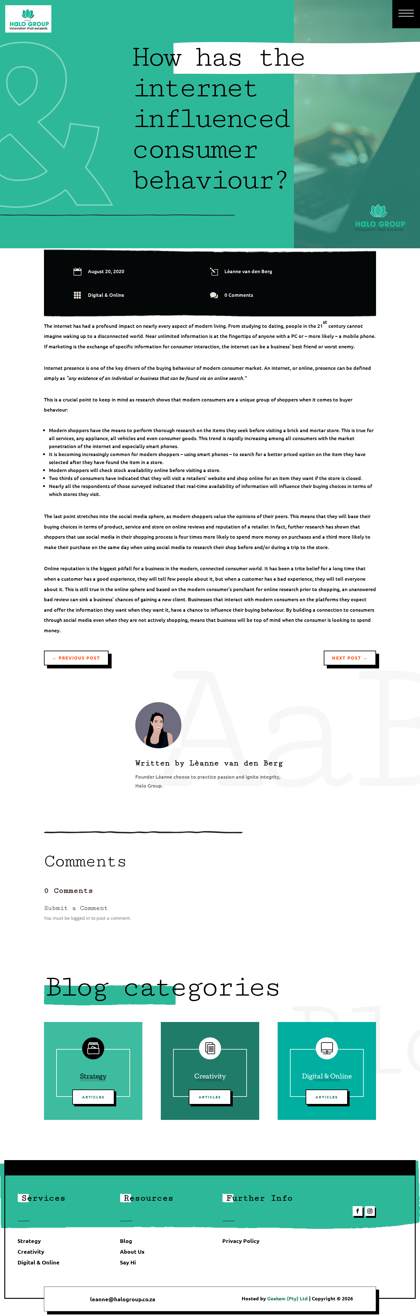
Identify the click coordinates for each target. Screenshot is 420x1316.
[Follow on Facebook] (358, 1211)
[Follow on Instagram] (370, 1211)
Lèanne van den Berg (236, 763)
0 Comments (238, 294)
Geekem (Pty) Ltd (288, 1298)
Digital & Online (106, 294)
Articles (93, 1096)
